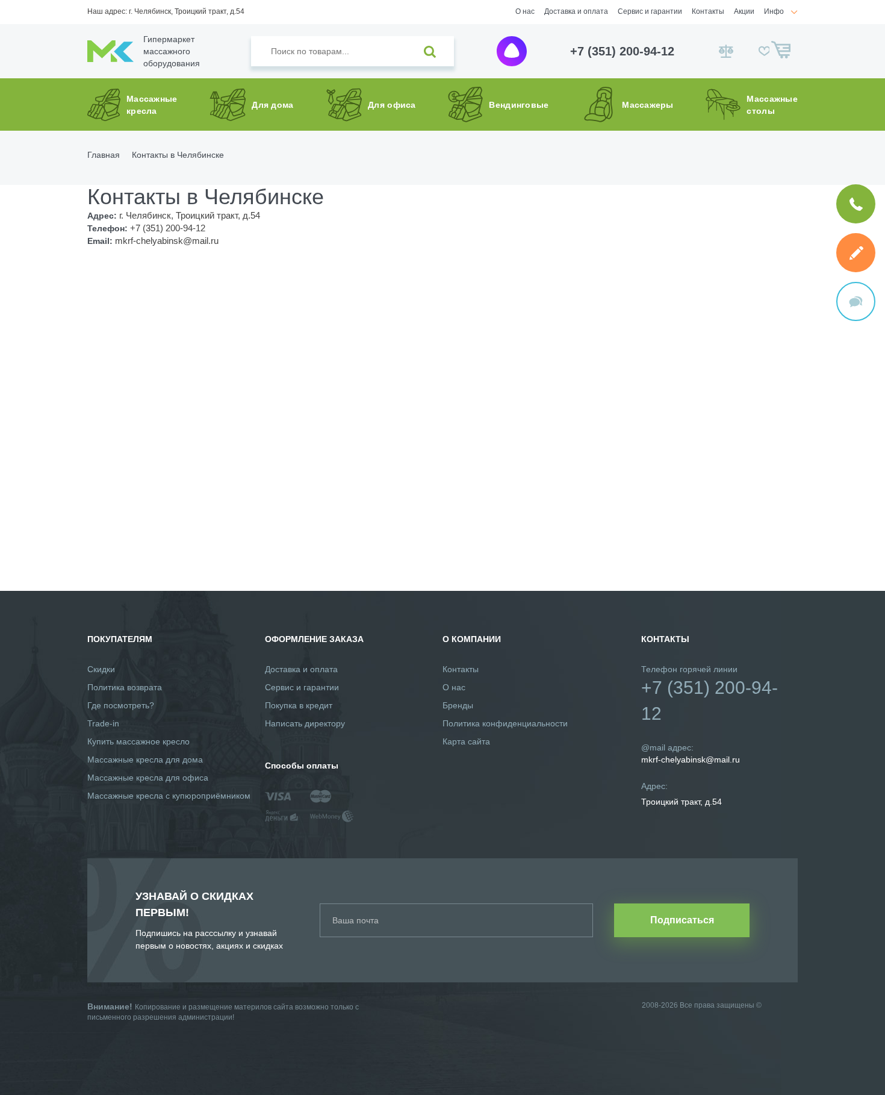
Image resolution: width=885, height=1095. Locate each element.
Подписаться (682, 920)
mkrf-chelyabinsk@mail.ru (690, 759)
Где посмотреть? (120, 705)
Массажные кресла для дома (145, 759)
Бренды (457, 705)
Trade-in (103, 723)
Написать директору (305, 723)
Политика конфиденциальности (505, 723)
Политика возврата (124, 687)
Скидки (101, 669)
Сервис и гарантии (650, 11)
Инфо (774, 11)
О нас (525, 11)
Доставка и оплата (576, 11)
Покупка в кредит (298, 705)
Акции (744, 11)
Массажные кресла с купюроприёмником (168, 795)
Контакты (708, 11)
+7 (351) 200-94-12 (622, 51)
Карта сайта (466, 741)
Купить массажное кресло (138, 741)
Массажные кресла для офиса (147, 777)
